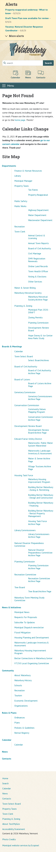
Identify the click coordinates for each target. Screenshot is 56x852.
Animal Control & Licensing (36, 237)
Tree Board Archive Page (39, 591)
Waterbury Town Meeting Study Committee (29, 599)
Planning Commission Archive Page (38, 567)
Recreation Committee (25, 574)
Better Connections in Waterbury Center (33, 658)
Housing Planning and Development (31, 637)
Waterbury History (23, 680)
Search (48, 63)
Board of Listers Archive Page (39, 385)
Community (8, 670)
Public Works (20, 206)
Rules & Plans (9, 712)
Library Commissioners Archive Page (38, 535)
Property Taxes (21, 185)
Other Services (35, 281)
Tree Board (19, 587)
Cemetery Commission (24, 392)
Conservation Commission (26, 405)
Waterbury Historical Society (27, 292)
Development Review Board (38, 329)
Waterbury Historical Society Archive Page (38, 298)
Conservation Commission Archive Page (40, 418)
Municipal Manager (23, 180)
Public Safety (20, 201)
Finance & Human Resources (28, 170)
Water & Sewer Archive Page (39, 460)
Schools (18, 685)
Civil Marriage (34, 253)
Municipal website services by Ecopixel (20, 845)
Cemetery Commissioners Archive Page (40, 397)
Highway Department (38, 210)
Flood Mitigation (22, 632)
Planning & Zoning (23, 305)
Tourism (18, 695)
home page (20, 120)
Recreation (19, 226)
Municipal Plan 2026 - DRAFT (38, 311)
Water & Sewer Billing (25, 287)
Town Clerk (19, 231)
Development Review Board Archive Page (38, 431)
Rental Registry (21, 732)
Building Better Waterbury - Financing (40, 504)
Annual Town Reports (38, 243)
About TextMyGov (11, 823)
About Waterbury (22, 675)
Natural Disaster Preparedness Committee (29, 544)
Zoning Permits (35, 317)
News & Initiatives (11, 607)
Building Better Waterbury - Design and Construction (40, 496)
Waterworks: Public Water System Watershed (40, 444)
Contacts (6, 758)
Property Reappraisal (38, 194)
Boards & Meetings (12, 346)
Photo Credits (9, 839)
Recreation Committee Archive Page (39, 580)
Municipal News (21, 612)
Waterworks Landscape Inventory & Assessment (40, 452)
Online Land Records (38, 266)
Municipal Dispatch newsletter (29, 627)
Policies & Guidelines (24, 727)
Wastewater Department (40, 220)
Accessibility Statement (13, 829)
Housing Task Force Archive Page (37, 522)
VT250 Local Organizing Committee (31, 663)
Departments (9, 165)
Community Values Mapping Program (37, 410)
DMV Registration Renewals (36, 260)
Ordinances (19, 717)
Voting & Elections (37, 276)
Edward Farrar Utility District (28, 438)
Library (17, 175)
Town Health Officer (38, 271)
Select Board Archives (38, 360)
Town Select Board (23, 356)
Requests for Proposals (25, 617)
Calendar (18, 351)
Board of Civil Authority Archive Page (39, 372)
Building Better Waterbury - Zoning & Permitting (40, 488)
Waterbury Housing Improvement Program (39, 480)
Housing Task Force (23, 475)
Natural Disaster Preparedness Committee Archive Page (40, 552)
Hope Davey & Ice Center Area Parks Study (40, 337)
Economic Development (26, 700)
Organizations (21, 705)
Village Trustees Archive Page (39, 468)
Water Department (37, 215)
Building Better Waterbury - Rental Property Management (40, 513)
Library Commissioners (25, 530)
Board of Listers (22, 379)
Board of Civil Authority (39, 248)
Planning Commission (38, 322)
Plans (17, 722)
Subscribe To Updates (24, 622)
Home (5, 778)
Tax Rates (33, 189)
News (5, 751)
